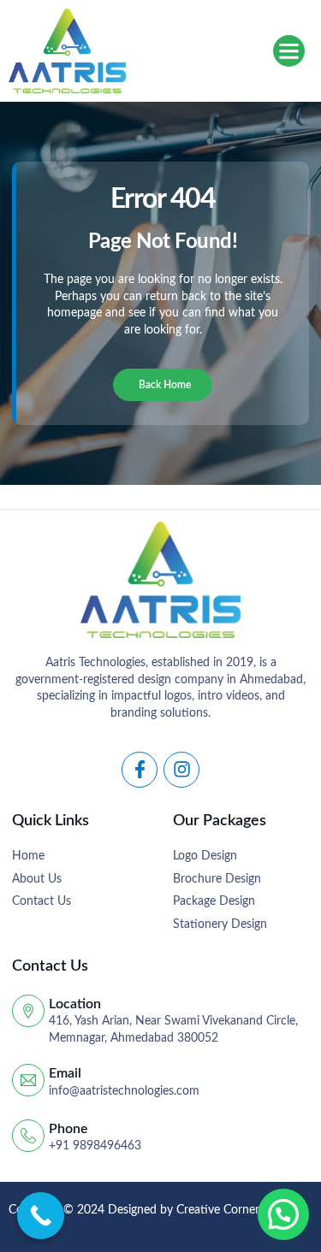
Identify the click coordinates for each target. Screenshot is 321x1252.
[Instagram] (181, 770)
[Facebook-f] (140, 770)
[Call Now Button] (40, 1215)
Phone (68, 1129)
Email (65, 1073)
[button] (289, 51)
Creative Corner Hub (231, 1210)
